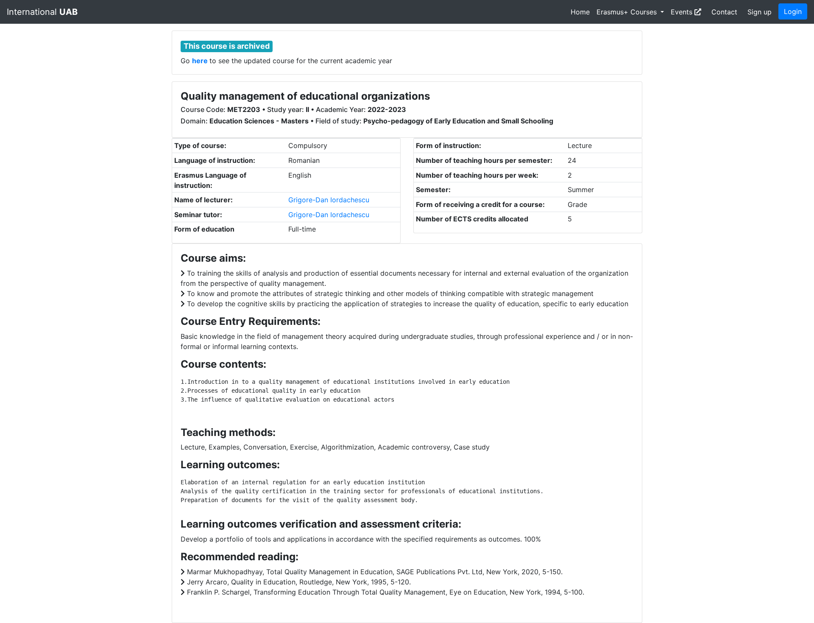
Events (682, 12)
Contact (724, 12)
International (42, 12)
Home (580, 12)
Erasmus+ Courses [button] (628, 12)
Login (793, 11)
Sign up (759, 12)
